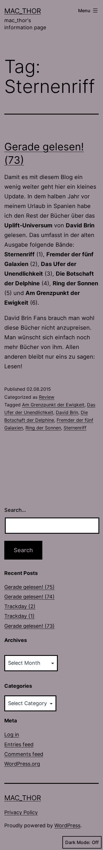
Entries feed (18, 744)
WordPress (67, 825)
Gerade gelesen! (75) (29, 587)
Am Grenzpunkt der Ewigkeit (53, 405)
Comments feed (23, 754)
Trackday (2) (19, 606)
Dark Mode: (77, 842)
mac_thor (22, 11)
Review (46, 397)
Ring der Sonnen (43, 428)
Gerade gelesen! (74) (29, 597)
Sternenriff (75, 428)
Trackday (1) (19, 616)
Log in (11, 734)
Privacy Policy (21, 812)
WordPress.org (22, 764)
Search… (15, 510)
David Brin (67, 412)
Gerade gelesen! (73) (29, 626)
